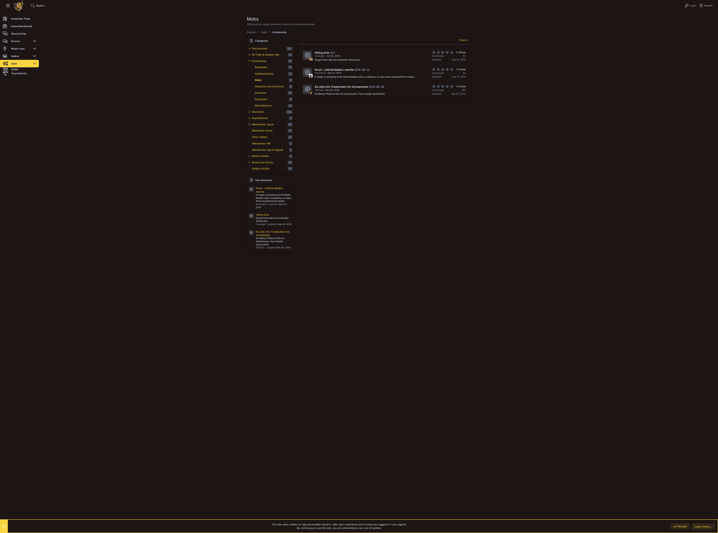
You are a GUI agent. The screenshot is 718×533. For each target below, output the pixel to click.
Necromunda (259, 48)
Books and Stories (262, 162)
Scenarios (260, 92)
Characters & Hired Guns (269, 86)
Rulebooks (261, 67)
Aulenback (320, 72)
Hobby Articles (260, 168)
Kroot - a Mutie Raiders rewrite (334, 69)
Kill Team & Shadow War (266, 54)
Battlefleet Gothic (262, 130)
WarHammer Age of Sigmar (267, 149)
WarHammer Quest (263, 124)
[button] (8, 5)
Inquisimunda (259, 118)
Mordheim (258, 111)
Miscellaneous (263, 105)
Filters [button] (462, 40)
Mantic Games (260, 155)
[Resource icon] (251, 189)
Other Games (260, 136)
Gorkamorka (259, 60)
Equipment (261, 99)
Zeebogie (320, 55)
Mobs (258, 80)
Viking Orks (262, 214)
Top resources (263, 180)
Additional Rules (264, 73)
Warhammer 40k (261, 143)
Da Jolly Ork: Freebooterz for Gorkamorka (341, 86)
